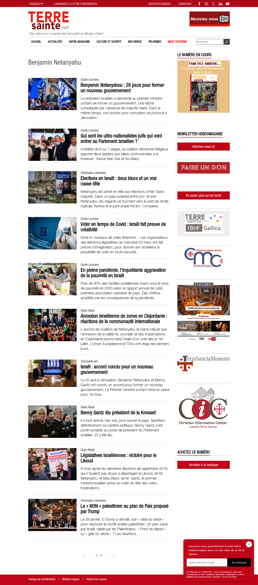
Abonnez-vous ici (203, 146)
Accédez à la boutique (203, 465)
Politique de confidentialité (41, 579)
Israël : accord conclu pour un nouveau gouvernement (117, 369)
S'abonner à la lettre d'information (75, 3)
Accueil (36, 41)
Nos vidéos (135, 41)
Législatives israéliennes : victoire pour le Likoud (118, 457)
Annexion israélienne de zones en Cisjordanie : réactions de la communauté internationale (124, 318)
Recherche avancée (160, 3)
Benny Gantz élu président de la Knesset (118, 412)
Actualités (55, 41)
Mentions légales (70, 579)
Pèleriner (155, 41)
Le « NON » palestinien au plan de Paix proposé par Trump (125, 508)
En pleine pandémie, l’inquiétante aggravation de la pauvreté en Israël (123, 272)
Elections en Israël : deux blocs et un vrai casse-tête (118, 180)
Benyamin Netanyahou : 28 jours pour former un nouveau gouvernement (122, 87)
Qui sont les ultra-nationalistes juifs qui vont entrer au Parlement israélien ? (121, 138)
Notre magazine (79, 41)
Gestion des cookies (96, 579)
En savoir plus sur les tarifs (203, 195)
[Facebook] (200, 3)
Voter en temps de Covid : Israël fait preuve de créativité (123, 226)
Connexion (185, 3)
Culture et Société (109, 41)
